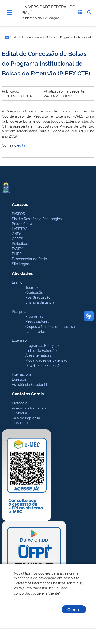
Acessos (20, 204)
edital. (22, 145)
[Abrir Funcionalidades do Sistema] (80, 12)
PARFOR (18, 213)
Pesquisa (19, 311)
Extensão (19, 340)
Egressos (19, 379)
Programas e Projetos (42, 345)
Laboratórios (35, 331)
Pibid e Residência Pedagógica (37, 218)
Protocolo (19, 402)
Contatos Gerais (28, 393)
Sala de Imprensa (26, 417)
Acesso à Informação (29, 408)
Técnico (31, 287)
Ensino (17, 282)
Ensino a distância (39, 302)
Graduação (34, 292)
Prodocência (22, 223)
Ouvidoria (19, 412)
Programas (34, 316)
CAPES (17, 238)
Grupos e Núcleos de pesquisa (50, 326)
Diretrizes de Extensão (43, 365)
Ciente (73, 609)
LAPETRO (20, 228)
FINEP (17, 253)
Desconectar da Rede (29, 258)
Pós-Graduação (37, 297)
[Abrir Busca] (89, 12)
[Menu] (10, 12)
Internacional (22, 374)
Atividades (22, 273)
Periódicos (20, 243)
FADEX (17, 248)
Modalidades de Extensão (46, 360)
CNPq (16, 233)
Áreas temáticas (38, 355)
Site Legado (21, 263)
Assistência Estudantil (29, 384)
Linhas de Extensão (41, 350)
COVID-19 (20, 422)
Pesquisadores (37, 321)
